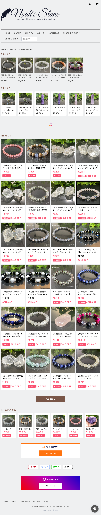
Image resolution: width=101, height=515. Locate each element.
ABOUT (17, 33)
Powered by (48, 510)
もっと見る (50, 399)
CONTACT (54, 33)
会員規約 (47, 502)
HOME (7, 33)
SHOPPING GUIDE (71, 33)
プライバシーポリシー (10, 502)
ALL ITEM (29, 33)
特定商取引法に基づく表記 (30, 502)
